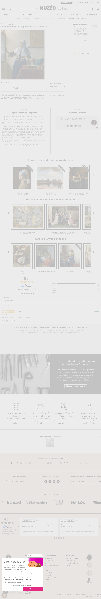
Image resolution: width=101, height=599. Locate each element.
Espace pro (67, 3)
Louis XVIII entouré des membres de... (63, 233)
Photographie (27, 14)
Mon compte (70, 561)
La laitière (70, 272)
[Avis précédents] (18, 526)
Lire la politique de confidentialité (12, 582)
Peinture (8, 14)
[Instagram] (50, 482)
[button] (4, 595)
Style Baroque (47, 19)
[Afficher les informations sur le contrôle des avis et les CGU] (15, 530)
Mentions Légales (87, 594)
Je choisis (12, 589)
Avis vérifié (96, 311)
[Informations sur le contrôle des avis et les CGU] (35, 289)
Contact (98, 594)
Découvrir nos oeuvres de (73, 122)
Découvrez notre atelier (76, 386)
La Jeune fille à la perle (22, 193)
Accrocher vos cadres (50, 578)
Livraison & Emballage (49, 573)
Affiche (44, 14)
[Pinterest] (54, 482)
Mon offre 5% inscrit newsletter (73, 564)
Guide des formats (52, 565)
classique (32, 140)
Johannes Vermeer (60, 19)
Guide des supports (49, 562)
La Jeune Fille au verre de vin (45, 272)
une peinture (16, 140)
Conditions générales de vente (68, 594)
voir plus (33, 526)
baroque (7, 141)
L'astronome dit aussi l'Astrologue (78, 193)
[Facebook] (46, 482)
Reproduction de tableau (31, 19)
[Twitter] (59, 482)
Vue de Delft (50, 193)
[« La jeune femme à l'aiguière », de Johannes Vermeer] (50, 442)
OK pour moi (33, 589)
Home (18, 19)
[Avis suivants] (99, 526)
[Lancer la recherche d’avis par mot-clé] (97, 305)
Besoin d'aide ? (82, 3)
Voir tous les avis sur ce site (26, 293)
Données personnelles (93, 596)
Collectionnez (55, 83)
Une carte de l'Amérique (28, 233)
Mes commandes (71, 558)
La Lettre (21, 272)
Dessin (59, 14)
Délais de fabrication (49, 569)
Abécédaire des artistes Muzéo (50, 458)
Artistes (74, 14)
